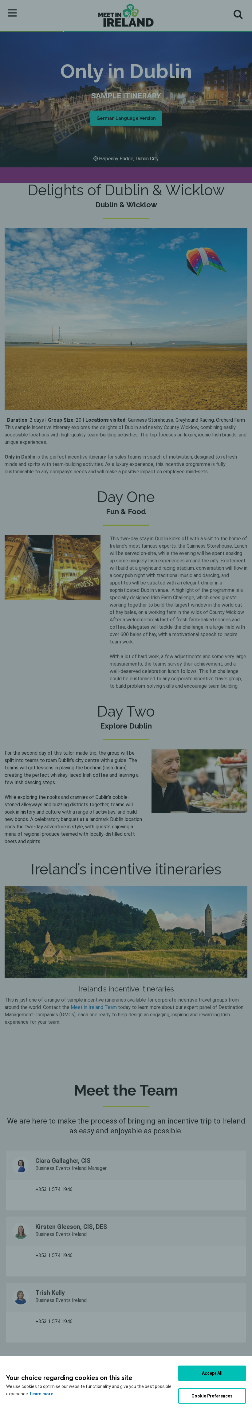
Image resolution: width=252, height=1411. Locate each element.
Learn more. (42, 1393)
